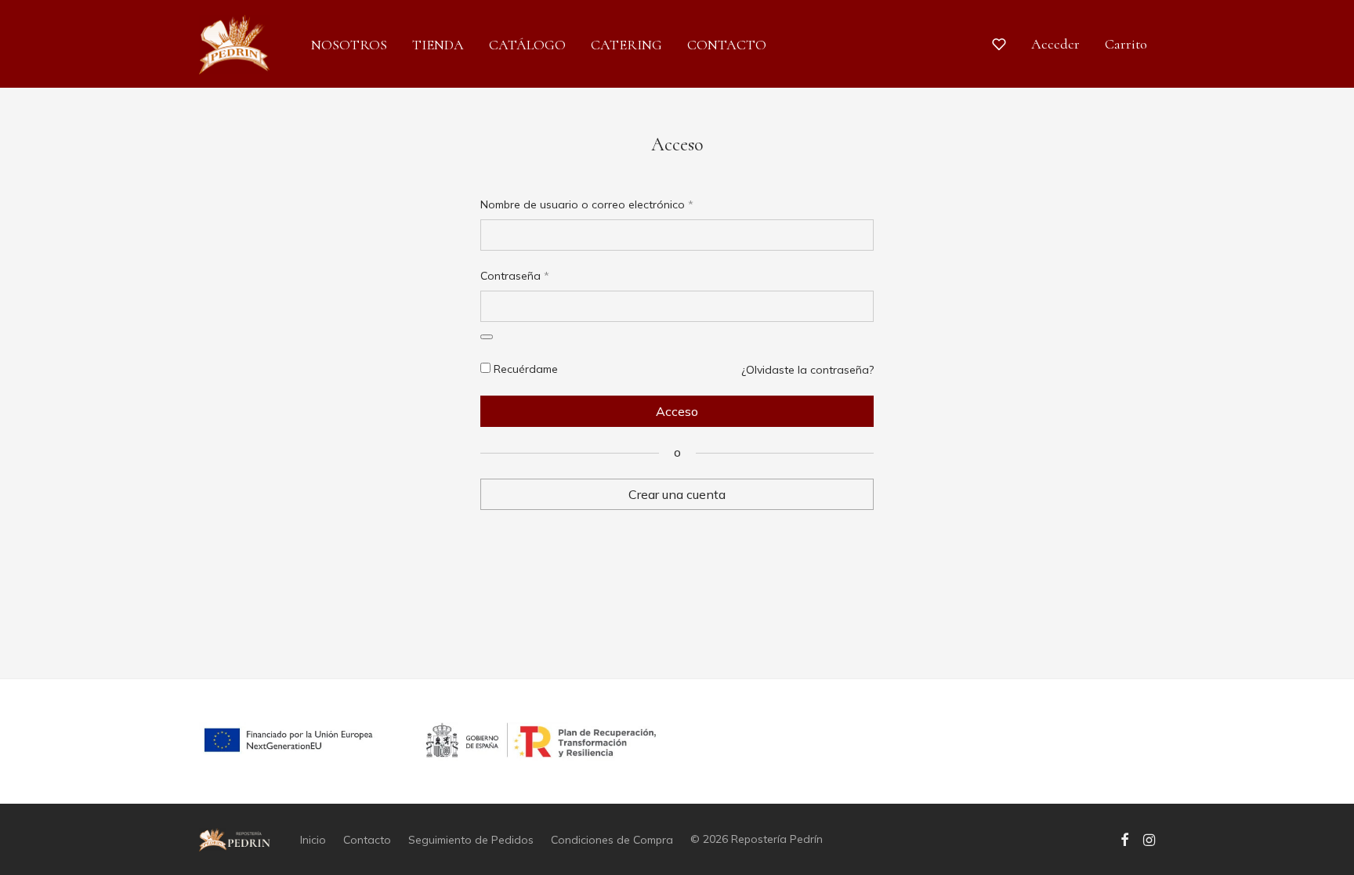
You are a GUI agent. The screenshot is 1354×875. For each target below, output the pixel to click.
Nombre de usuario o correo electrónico (586, 204)
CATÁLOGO (527, 44)
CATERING (626, 44)
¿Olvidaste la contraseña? (807, 370)
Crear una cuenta (677, 494)
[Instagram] (1149, 839)
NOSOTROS (349, 44)
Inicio (313, 840)
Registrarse (677, 518)
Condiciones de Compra (612, 840)
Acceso (677, 411)
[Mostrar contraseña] (486, 336)
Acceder (1055, 43)
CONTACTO (726, 44)
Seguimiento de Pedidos (471, 840)
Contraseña (514, 275)
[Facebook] (1124, 839)
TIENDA (438, 44)
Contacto (367, 840)
